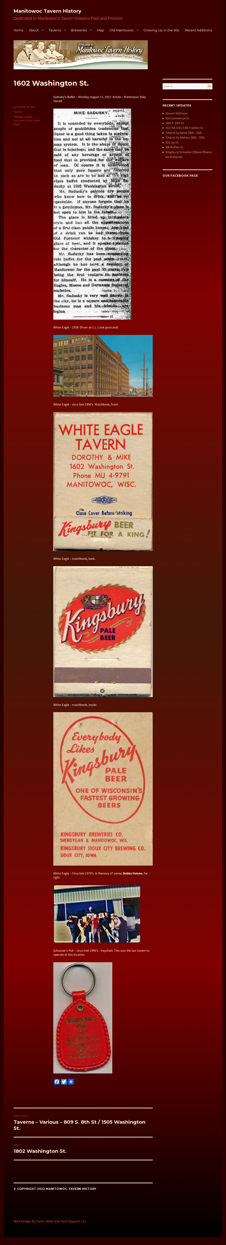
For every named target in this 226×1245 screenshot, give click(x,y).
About (34, 30)
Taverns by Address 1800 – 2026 (185, 137)
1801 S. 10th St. (175, 123)
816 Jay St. (172, 142)
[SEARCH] (209, 86)
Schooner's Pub (23, 120)
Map (100, 30)
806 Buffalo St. (175, 147)
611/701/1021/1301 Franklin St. (185, 128)
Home (18, 30)
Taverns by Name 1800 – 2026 (184, 133)
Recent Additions (198, 30)
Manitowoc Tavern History (47, 11)
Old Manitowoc (121, 30)
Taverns (55, 30)
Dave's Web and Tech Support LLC (61, 1221)
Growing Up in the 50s (161, 30)
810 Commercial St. (178, 118)
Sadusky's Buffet (23, 116)
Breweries (79, 30)
